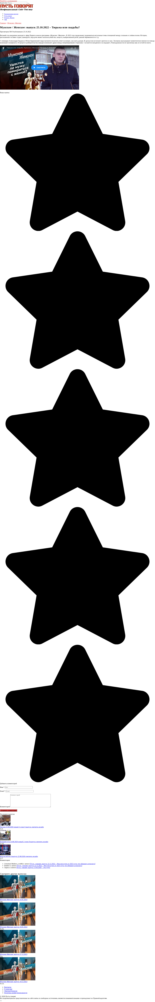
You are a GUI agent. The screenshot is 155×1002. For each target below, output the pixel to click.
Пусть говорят (8, 16)
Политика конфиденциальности (15, 993)
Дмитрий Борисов (10, 991)
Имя (2, 787)
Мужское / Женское (9, 18)
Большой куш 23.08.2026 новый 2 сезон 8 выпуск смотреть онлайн (24, 842)
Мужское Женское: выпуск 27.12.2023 (13, 954)
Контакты (7, 987)
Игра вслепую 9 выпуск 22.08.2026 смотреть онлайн (19, 856)
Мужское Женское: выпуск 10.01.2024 (13, 927)
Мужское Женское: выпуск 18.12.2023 (13, 982)
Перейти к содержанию (8, 1)
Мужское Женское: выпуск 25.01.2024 (13, 900)
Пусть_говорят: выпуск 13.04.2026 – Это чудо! (33, 867)
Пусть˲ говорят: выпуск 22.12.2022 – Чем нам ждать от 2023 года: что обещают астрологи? (62, 864)
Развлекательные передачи (11, 14)
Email (2, 791)
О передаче (8, 989)
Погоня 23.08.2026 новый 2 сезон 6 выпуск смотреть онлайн (22, 827)
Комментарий (5, 807)
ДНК (5, 19)
